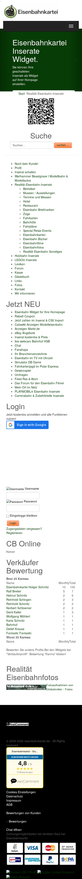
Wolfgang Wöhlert (18, 616)
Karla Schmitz (15, 620)
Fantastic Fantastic (19, 633)
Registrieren (14, 533)
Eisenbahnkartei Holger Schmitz (27, 587)
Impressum (13, 800)
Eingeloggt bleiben (23, 515)
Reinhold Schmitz (17, 604)
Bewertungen (17, 821)
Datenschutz (14, 796)
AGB (9, 804)
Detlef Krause (15, 629)
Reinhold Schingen (18, 599)
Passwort (30, 501)
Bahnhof (11, 625)
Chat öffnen (14, 830)
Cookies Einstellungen (21, 792)
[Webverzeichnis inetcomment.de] (17, 724)
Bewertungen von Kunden (23, 813)
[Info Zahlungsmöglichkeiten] (41, 853)
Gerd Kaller (13, 612)
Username (31, 488)
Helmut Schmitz (16, 595)
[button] (6, 60)
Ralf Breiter (13, 591)
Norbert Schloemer (19, 608)
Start (22, 93)
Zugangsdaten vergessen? (24, 529)
